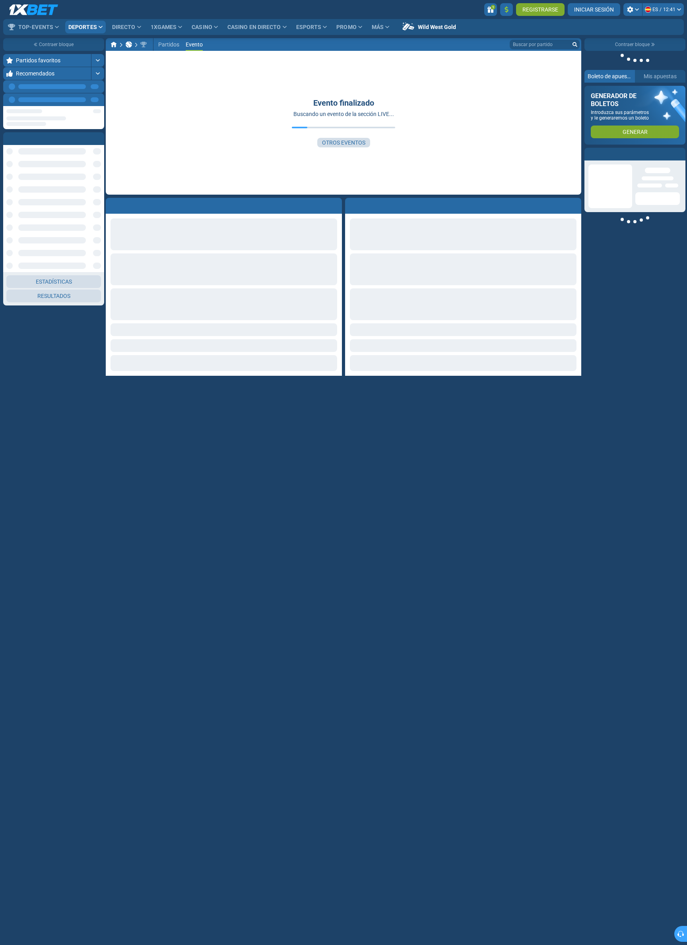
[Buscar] (575, 44)
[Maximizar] (97, 60)
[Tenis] (129, 44)
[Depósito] (506, 9)
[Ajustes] (632, 9)
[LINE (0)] (113, 44)
